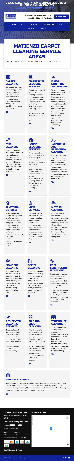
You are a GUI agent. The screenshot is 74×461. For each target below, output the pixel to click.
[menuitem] (13, 24)
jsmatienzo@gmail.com (19, 421)
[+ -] (51, 431)
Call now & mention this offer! (37, 7)
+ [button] (34, 417)
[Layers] (67, 417)
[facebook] (63, 458)
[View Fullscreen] (34, 423)
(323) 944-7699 (15, 425)
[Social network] (69, 458)
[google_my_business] (66, 458)
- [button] (34, 419)
